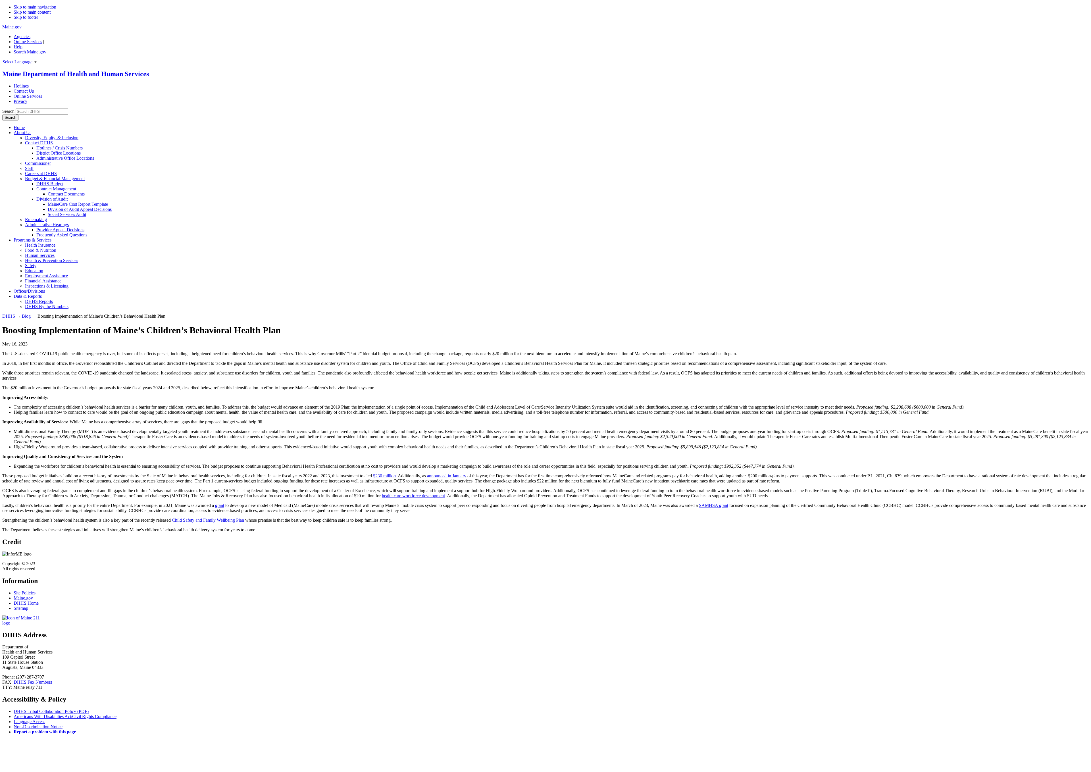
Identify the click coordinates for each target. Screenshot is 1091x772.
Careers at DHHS (41, 173)
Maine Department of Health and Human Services (75, 74)
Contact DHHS (39, 142)
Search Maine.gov (30, 51)
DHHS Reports (39, 301)
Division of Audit (52, 199)
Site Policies (25, 592)
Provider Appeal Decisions (60, 229)
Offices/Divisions (29, 291)
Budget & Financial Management (55, 178)
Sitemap (21, 608)
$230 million (384, 475)
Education (34, 270)
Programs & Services (32, 240)
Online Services (28, 41)
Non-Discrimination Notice (38, 726)
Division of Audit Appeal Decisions (80, 209)
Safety (30, 265)
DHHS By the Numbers (46, 306)
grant (219, 505)
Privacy (20, 101)
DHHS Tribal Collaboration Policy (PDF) (51, 711)
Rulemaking (36, 219)
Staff (29, 168)
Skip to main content (32, 12)
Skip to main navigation (35, 7)
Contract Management (56, 188)
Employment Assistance (46, 275)
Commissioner (38, 163)
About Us (22, 132)
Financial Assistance (43, 280)
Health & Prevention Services (51, 260)
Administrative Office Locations (65, 158)
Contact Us (24, 91)
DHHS (8, 316)
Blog (26, 316)
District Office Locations (58, 153)
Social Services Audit (67, 214)
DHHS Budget (49, 183)
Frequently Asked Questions (61, 234)
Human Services (40, 255)
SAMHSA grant (713, 505)
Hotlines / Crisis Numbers (59, 147)
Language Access (29, 721)
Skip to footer (26, 17)
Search (8, 111)
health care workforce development (413, 495)
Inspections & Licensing (46, 286)
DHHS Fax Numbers (33, 682)
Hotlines (21, 86)
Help (18, 46)
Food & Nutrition (40, 250)
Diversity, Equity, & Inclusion (51, 137)
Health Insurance (40, 245)
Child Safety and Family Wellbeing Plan (208, 520)
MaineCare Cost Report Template (78, 204)
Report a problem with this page (45, 731)
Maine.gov (12, 26)
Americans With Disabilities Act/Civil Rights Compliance (65, 716)
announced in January (446, 475)
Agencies (22, 36)
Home (19, 127)
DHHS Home (26, 603)
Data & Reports (28, 296)
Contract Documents (66, 194)
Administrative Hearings (47, 224)
